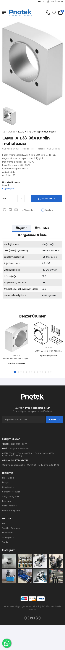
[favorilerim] (54, 12)
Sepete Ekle (48, 198)
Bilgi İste (49, 210)
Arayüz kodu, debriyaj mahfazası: (21, 288)
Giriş (52, 1)
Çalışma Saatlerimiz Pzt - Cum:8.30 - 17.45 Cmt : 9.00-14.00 (30, 464)
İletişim (5, 482)
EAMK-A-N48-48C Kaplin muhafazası (22, 358)
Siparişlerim (8, 487)
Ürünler (11, 131)
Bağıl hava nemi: (12, 263)
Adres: (5, 453)
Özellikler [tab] (42, 228)
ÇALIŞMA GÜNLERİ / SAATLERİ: (15, 460)
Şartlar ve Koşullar (11, 491)
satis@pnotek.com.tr (18, 448)
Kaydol (60, 1)
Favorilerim (30, 210)
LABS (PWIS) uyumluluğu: (17, 250)
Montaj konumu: (12, 244)
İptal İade (6, 501)
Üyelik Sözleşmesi (11, 510)
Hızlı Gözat (16, 348)
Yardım (5, 542)
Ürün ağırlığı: (10, 276)
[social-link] (26, 618)
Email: (5, 448)
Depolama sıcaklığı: (14, 256)
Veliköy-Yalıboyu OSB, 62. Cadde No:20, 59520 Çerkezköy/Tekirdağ (28, 454)
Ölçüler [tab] (21, 228)
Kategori (42, 149)
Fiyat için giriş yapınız (11, 182)
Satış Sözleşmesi (10, 496)
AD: (4, 198)
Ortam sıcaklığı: (12, 269)
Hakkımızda (8, 477)
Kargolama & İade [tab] (32, 235)
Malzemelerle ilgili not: (15, 295)
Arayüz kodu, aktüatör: (15, 282)
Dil (40, 1)
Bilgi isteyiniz (8, 189)
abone (52, 419)
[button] (15, 372)
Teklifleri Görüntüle (11, 528)
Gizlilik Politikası (9, 505)
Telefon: (6, 444)
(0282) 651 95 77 (19, 444)
